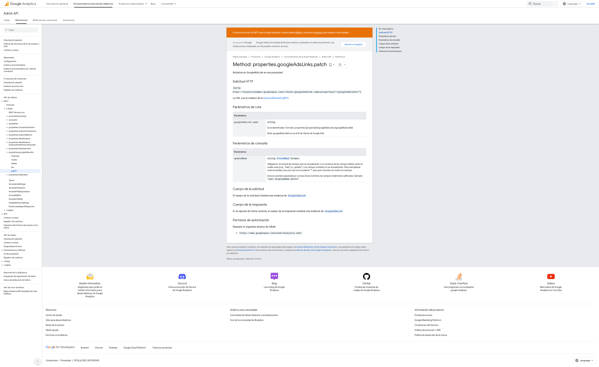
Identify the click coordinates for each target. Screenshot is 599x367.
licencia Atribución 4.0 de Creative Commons (317, 247)
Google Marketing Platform (428, 320)
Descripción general (57, 3)
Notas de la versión (55, 325)
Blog (153, 3)
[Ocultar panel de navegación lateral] (37, 361)
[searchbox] (21, 30)
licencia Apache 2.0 (246, 250)
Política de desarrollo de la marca (431, 335)
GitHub (298, 32)
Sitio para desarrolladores (58, 320)
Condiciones (52, 360)
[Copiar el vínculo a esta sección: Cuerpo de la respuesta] (270, 205)
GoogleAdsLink (297, 195)
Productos (256, 57)
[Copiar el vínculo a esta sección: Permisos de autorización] (272, 220)
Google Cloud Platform (135, 347)
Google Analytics (272, 57)
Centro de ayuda (54, 315)
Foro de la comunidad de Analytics (247, 320)
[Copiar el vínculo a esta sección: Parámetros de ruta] (264, 107)
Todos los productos (162, 347)
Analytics (29, 4)
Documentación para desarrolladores (93, 3)
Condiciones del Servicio (426, 325)
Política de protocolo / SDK (428, 330)
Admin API (11, 13)
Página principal (240, 57)
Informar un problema (56, 335)
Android (85, 347)
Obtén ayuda (52, 330)
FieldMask (283, 158)
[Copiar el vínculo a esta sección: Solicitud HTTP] (256, 82)
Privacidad (66, 360)
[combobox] (542, 4)
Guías (7, 20)
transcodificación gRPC (276, 98)
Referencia (21, 20)
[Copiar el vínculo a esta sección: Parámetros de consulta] (270, 143)
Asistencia (68, 20)
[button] (20, 101)
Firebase (113, 347)
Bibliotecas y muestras (45, 20)
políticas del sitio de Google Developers (313, 250)
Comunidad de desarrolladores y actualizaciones (254, 315)
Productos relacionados (131, 3)
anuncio (318, 32)
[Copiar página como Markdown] (340, 64)
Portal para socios (423, 315)
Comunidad (167, 3)
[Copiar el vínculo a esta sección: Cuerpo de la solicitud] (267, 189)
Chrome (99, 347)
